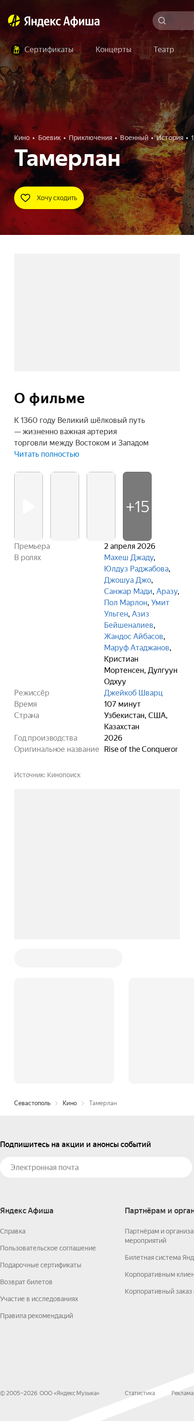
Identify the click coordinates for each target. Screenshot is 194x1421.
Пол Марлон (125, 602)
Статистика (140, 1393)
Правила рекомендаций (36, 1316)
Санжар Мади (128, 591)
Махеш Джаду (129, 557)
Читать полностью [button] (46, 454)
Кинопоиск (64, 775)
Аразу (167, 591)
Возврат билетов (26, 1282)
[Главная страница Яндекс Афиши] (14, 21)
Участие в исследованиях (39, 1299)
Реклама (182, 1393)
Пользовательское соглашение (48, 1248)
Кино (70, 1103)
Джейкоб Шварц (133, 692)
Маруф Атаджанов (137, 647)
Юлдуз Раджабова (136, 568)
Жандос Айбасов (133, 636)
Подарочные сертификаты (40, 1265)
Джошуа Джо (127, 580)
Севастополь (32, 1103)
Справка (12, 1231)
